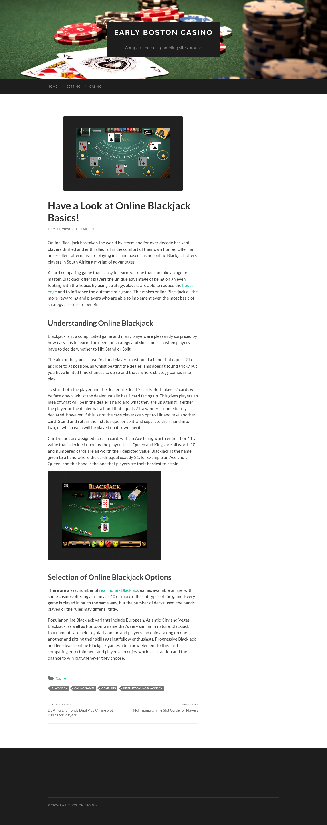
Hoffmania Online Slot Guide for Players (165, 707)
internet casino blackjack (142, 688)
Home (53, 86)
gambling (108, 688)
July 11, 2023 (59, 229)
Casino (95, 86)
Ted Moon (84, 229)
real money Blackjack (119, 590)
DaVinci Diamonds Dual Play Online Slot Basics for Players (80, 710)
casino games (84, 688)
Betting (74, 86)
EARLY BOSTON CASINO (163, 32)
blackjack (59, 688)
